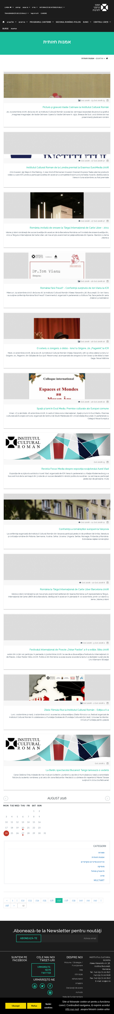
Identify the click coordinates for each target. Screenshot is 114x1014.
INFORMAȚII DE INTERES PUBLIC (50, 7)
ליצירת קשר (35, 13)
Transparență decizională (16, 13)
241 (88, 900)
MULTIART (99, 880)
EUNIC (86, 22)
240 (81, 900)
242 (95, 900)
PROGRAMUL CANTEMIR (40, 22)
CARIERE (44, 13)
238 (66, 900)
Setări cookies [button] (48, 1006)
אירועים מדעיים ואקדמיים (92, 862)
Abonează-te (28, 938)
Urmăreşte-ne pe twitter (44, 970)
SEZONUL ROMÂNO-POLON (68, 22)
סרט (102, 876)
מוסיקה (101, 866)
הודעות (14, 29)
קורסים (18, 7)
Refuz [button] (34, 1006)
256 (7, 905)
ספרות (101, 852)
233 (30, 900)
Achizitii (79, 992)
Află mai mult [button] (72, 1009)
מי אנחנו (25, 7)
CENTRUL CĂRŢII (101, 22)
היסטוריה (79, 983)
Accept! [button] (16, 1006)
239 (73, 900)
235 (44, 900)
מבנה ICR (79, 974)
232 (22, 900)
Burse (5, 29)
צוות (81, 970)
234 (37, 900)
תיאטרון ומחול (97, 871)
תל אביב (10, 22)
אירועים (22, 22)
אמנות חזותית (98, 857)
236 (52, 900)
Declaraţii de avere (74, 988)
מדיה (33, 7)
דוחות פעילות (77, 979)
